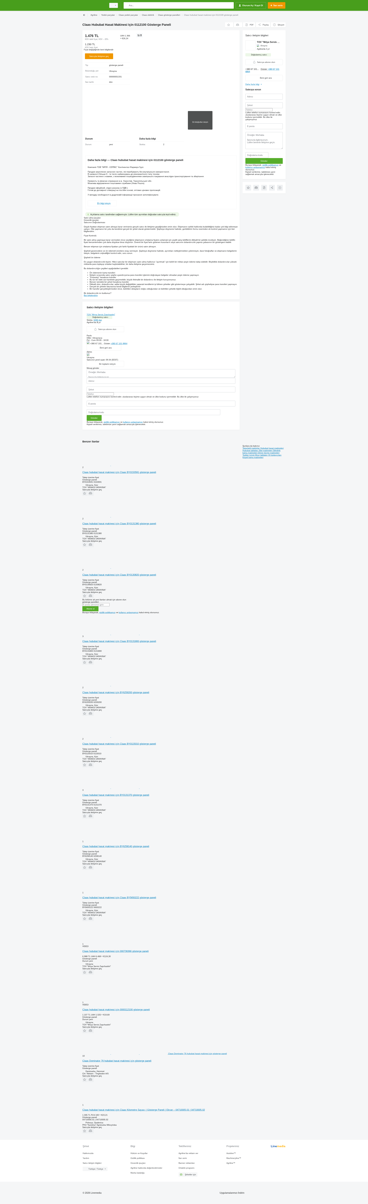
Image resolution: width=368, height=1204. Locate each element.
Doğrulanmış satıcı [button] (100, 317)
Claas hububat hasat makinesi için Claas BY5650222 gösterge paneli (119, 897)
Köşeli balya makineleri (253, 457)
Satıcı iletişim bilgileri (92, 1163)
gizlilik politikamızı (112, 422)
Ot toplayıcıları (274, 455)
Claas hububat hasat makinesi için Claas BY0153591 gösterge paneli (119, 472)
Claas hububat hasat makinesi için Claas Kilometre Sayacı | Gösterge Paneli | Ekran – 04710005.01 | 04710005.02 (143, 1109)
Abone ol (90, 609)
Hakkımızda (88, 1153)
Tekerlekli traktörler (251, 448)
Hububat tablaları (251, 450)
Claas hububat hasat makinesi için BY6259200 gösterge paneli (115, 692)
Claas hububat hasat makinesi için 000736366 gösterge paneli (115, 951)
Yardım (86, 1158)
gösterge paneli (116, 65)
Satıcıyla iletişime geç (99, 56)
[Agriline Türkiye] (94, 5)
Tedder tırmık (249, 455)
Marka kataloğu (138, 1173)
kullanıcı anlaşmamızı (133, 422)
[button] (229, 24)
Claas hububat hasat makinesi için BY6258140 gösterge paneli (115, 846)
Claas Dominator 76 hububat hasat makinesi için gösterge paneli (116, 1060)
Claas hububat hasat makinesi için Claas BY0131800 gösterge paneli (119, 641)
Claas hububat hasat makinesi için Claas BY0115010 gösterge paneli (119, 743)
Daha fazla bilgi (252, 84)
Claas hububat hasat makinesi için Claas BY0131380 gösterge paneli (119, 523)
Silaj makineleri (266, 450)
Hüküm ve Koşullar (139, 1153)
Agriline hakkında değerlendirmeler (146, 1168)
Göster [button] (107, 343)
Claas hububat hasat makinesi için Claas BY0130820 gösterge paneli (119, 574)
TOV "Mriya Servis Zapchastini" (101, 314)
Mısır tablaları (261, 455)
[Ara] (126, 5)
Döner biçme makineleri (268, 453)
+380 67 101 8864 (119, 343)
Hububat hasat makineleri (272, 448)
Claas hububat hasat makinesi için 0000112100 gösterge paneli (116, 1009)
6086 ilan (98, 320)
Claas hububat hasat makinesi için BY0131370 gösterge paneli (115, 795)
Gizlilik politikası (138, 1158)
